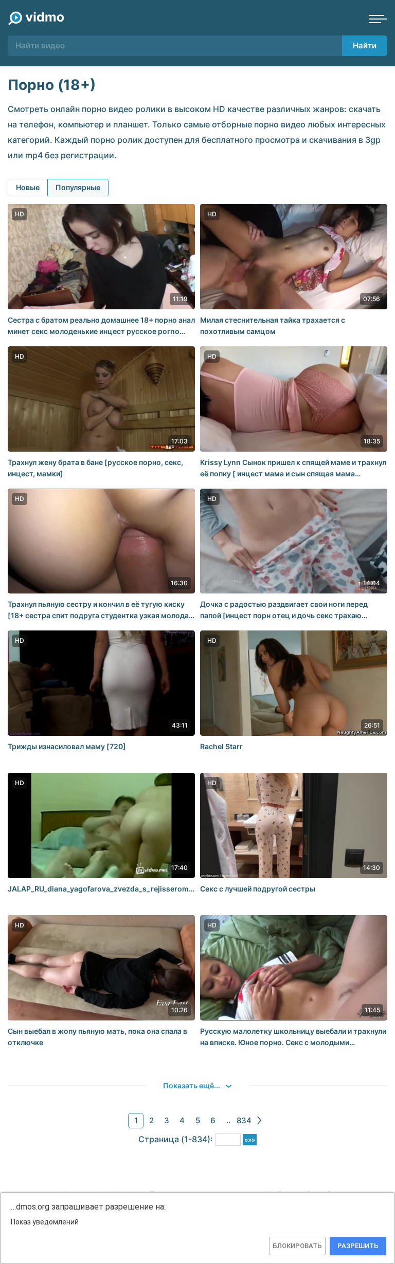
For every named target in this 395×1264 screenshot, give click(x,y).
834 (244, 1120)
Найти (364, 45)
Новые (28, 187)
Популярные (78, 187)
